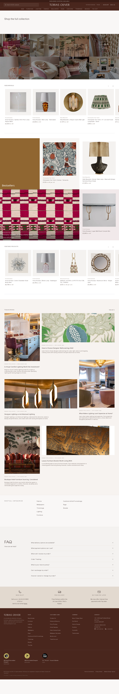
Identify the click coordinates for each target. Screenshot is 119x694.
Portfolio (74, 627)
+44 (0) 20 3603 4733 (22, 600)
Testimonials (75, 633)
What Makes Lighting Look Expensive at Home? (96, 413)
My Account (53, 636)
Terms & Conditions (89, 671)
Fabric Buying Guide (55, 630)
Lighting (38, 9)
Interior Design (90, 4)
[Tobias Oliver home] (59, 5)
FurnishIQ (74, 630)
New (22, 9)
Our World (75, 621)
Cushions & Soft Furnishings (35, 636)
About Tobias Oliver (77, 618)
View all (111, 310)
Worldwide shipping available (59, 1)
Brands (87, 9)
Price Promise (53, 624)
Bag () (112, 5)
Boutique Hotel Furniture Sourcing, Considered (21, 479)
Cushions (70, 9)
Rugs (62, 9)
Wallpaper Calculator (55, 633)
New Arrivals (31, 618)
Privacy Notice (99, 671)
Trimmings (78, 9)
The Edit (95, 9)
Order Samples (54, 627)
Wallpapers (31, 630)
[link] (18, 107)
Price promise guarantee (59, 2)
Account (106, 5)
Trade (98, 4)
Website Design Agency (109, 671)
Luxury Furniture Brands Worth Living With (57, 461)
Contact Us (53, 618)
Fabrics (46, 9)
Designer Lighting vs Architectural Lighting (19, 414)
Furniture (29, 9)
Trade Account (54, 639)
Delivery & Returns (55, 621)
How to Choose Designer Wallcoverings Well (57, 348)
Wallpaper (55, 9)
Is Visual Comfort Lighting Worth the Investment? (22, 367)
